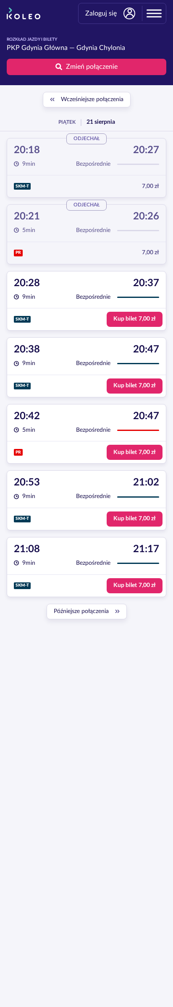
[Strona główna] (23, 13)
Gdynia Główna (44, 47)
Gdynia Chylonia (100, 47)
